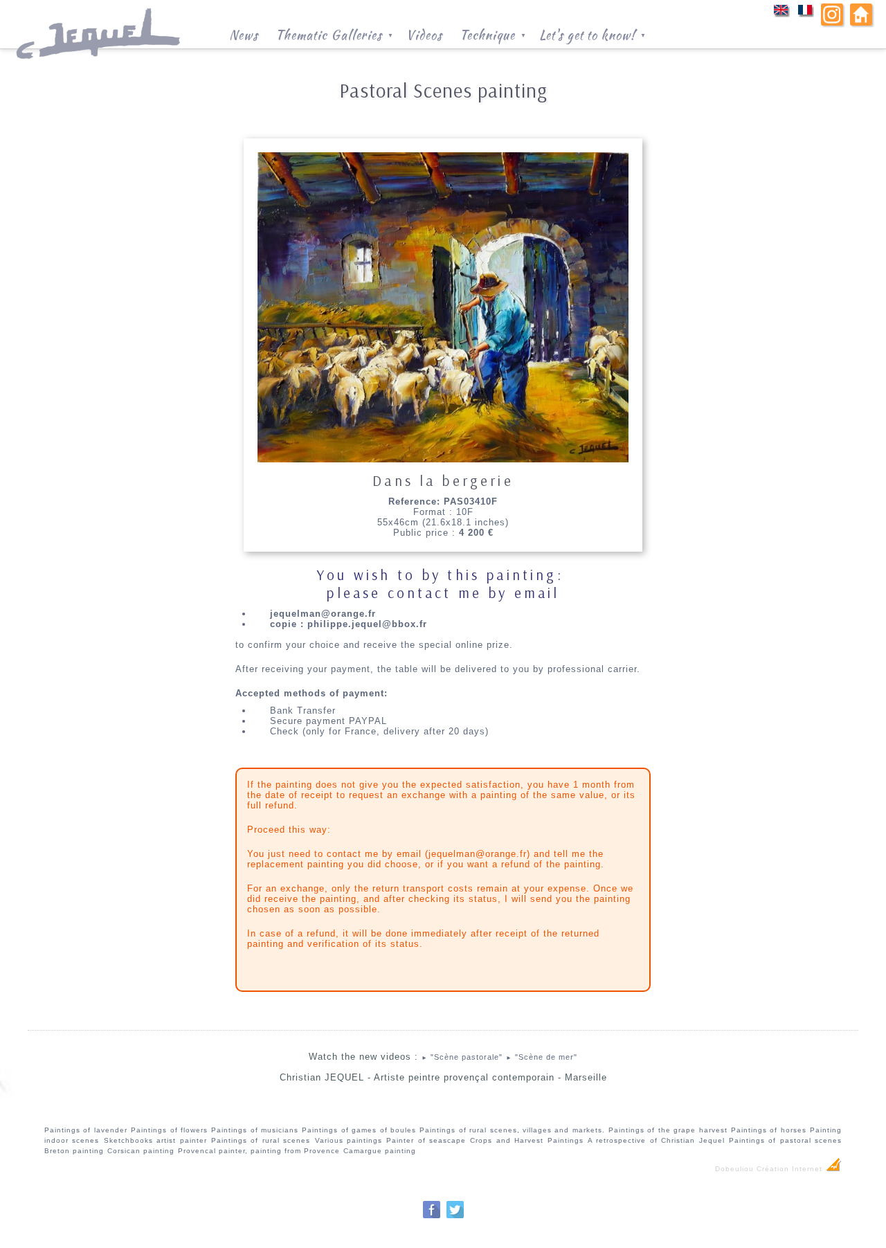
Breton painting (74, 1151)
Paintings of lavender (85, 1130)
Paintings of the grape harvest (667, 1130)
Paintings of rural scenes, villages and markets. (511, 1130)
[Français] (805, 14)
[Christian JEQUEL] (99, 66)
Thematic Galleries (334, 34)
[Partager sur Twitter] (455, 1216)
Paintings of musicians (254, 1130)
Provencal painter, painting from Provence (259, 1151)
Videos (424, 34)
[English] (781, 14)
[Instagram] (832, 22)
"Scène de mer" (541, 1057)
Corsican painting (140, 1151)
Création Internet (791, 1169)
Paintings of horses (768, 1130)
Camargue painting (379, 1151)
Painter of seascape (426, 1140)
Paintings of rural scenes (260, 1140)
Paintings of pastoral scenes (785, 1140)
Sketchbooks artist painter (155, 1140)
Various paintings (348, 1140)
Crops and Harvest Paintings (526, 1140)
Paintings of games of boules (359, 1130)
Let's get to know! (593, 34)
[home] (861, 22)
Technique (493, 34)
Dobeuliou (734, 1169)
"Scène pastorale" (462, 1057)
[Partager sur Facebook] (432, 1216)
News (243, 34)
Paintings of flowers (169, 1130)
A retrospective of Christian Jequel (656, 1140)
